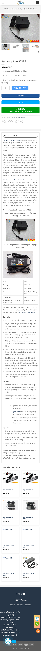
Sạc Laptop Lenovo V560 (9, 574)
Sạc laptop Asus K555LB (12, 140)
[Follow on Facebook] (17, 594)
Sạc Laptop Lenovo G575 (29, 518)
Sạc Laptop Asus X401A (26, 312)
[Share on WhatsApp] (3, 121)
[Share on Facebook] (7, 121)
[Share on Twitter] (10, 121)
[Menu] (2, 2)
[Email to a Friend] (14, 121)
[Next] (36, 28)
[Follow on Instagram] (19, 594)
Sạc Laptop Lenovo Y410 (29, 574)
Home (6, 9)
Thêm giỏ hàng (20, 88)
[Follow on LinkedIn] (24, 594)
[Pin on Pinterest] (17, 121)
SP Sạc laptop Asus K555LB (13, 180)
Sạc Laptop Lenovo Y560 (9, 546)
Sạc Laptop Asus (30, 9)
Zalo (14, 641)
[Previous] (5, 28)
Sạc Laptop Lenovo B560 (9, 490)
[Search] (37, 2)
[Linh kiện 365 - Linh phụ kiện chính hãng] (20, 2)
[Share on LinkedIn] (21, 121)
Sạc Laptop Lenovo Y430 (9, 518)
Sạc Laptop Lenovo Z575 (29, 546)
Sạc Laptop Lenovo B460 (29, 490)
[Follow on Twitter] (21, 594)
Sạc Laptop (16, 9)
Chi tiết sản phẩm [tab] (10, 135)
